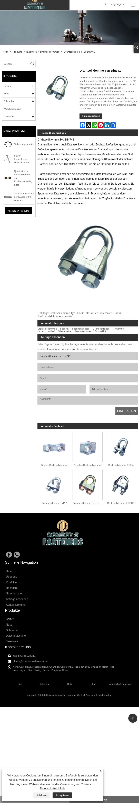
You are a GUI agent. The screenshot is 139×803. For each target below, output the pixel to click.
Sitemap (44, 684)
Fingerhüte (119, 328)
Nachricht (11, 587)
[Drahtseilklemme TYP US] (121, 484)
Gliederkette (64, 331)
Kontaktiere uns (15, 604)
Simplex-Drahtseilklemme (87, 465)
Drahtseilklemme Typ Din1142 (88, 503)
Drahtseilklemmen (49, 51)
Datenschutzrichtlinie (52, 788)
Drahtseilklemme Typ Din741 (79, 51)
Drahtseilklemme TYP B (54, 503)
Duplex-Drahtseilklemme (54, 465)
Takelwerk (31, 51)
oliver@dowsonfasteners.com (30, 661)
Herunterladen (14, 593)
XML (94, 684)
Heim (5, 51)
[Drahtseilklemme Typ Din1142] (87, 484)
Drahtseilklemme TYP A (121, 465)
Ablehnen (41, 795)
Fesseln (64, 328)
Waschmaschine (12, 109)
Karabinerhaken (83, 331)
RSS (69, 684)
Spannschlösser (80, 328)
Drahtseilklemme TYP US (120, 503)
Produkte (17, 51)
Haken (40, 331)
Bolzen (7, 86)
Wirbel (51, 331)
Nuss (6, 93)
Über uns (11, 576)
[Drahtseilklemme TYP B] (54, 484)
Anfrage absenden (91, 116)
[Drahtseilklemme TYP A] (121, 446)
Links (19, 684)
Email (104, 799)
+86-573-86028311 (24, 655)
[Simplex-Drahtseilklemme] (87, 446)
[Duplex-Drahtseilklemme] (54, 446)
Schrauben (9, 101)
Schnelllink (100, 331)
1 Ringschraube (101, 328)
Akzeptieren (62, 795)
